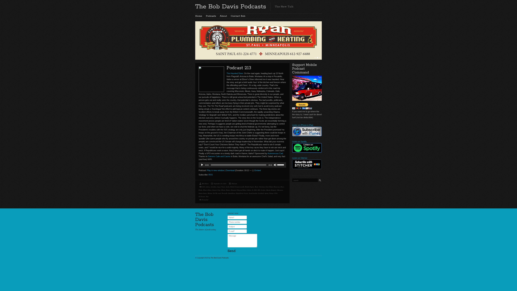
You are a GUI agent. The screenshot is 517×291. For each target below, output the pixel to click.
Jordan (263, 190)
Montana (280, 190)
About (223, 16)
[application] (242, 165)
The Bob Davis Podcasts (230, 7)
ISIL (255, 190)
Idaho (249, 190)
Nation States (203, 193)
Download (230, 170)
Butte (256, 187)
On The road (217, 193)
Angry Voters (221, 187)
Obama (210, 193)
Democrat (277, 187)
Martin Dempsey (271, 190)
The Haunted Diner (235, 73)
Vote (207, 196)
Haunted (233, 190)
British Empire (249, 187)
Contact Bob (238, 16)
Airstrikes (213, 187)
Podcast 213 (239, 68)
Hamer (228, 190)
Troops (271, 193)
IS (252, 190)
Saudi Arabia (253, 193)
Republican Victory (242, 193)
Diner (282, 187)
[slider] (281, 164)
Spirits (266, 193)
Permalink (205, 200)
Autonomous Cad (275, 153)
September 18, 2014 (220, 184)
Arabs (228, 187)
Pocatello (225, 193)
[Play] (202, 165)
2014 (203, 187)
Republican (231, 193)
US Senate (202, 196)
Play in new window (215, 170)
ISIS (259, 190)
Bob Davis (205, 184)
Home (198, 16)
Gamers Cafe (216, 190)
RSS (211, 175)
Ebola (200, 190)
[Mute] (275, 165)
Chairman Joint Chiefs (266, 187)
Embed (257, 170)
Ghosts (223, 190)
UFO (275, 193)
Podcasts (211, 16)
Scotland (261, 193)
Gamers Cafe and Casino (219, 156)
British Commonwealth (237, 187)
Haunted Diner (242, 190)
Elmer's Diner (207, 190)
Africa (208, 187)
